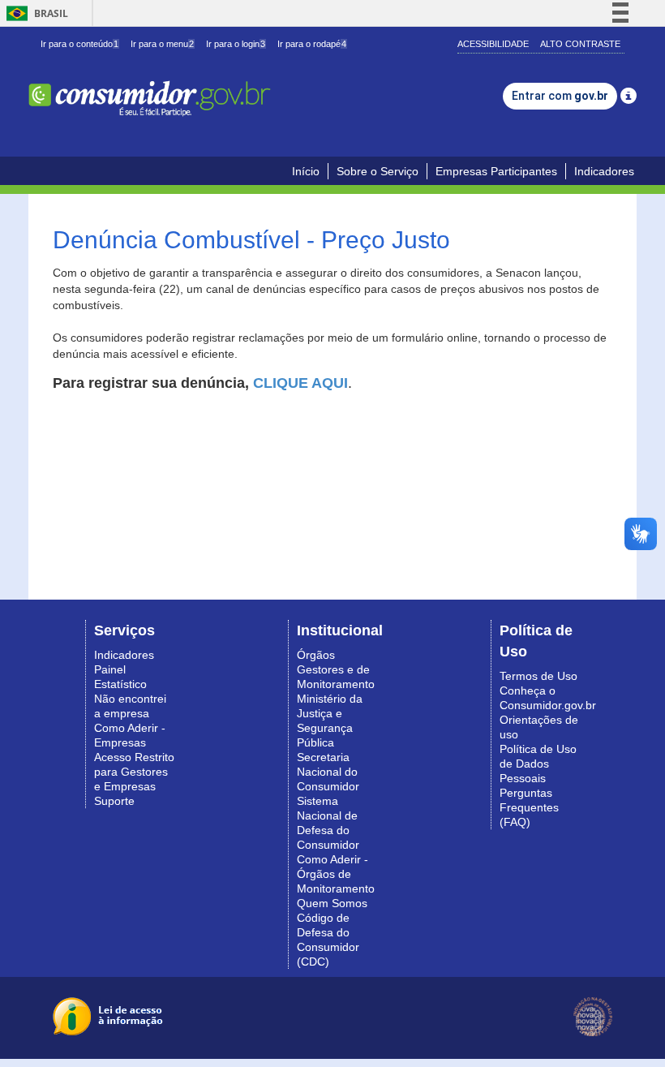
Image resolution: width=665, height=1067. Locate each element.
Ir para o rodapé (311, 44)
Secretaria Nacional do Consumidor (328, 772)
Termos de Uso (538, 675)
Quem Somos (332, 903)
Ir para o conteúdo (79, 44)
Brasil (34, 13)
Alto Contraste (580, 44)
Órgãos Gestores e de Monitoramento (336, 669)
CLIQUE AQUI (300, 383)
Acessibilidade (493, 44)
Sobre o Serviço (377, 171)
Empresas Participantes (496, 171)
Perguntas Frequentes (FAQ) (529, 807)
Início (306, 171)
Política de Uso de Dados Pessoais (538, 763)
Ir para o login (235, 44)
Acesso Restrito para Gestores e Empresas (134, 772)
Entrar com (560, 95)
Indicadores (604, 171)
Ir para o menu (162, 44)
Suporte (114, 800)
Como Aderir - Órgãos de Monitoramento (336, 874)
